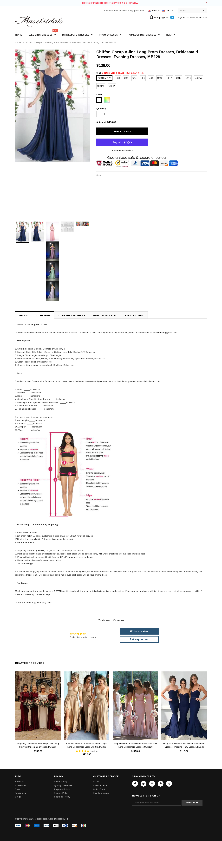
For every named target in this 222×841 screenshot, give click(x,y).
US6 (143, 78)
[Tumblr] (169, 784)
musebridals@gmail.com (165, 332)
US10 (159, 78)
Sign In (181, 17)
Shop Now (132, 3)
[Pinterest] (160, 784)
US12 (169, 78)
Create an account (198, 17)
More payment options (122, 150)
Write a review (139, 631)
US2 (126, 78)
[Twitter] (143, 784)
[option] (52, 106)
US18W (100, 86)
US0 (118, 78)
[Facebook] (135, 784)
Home (18, 42)
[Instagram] (152, 784)
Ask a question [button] (139, 639)
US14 (178, 78)
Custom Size (104, 78)
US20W (112, 86)
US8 (151, 78)
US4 (134, 78)
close (206, 2)
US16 (188, 78)
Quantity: (101, 108)
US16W (198, 78)
